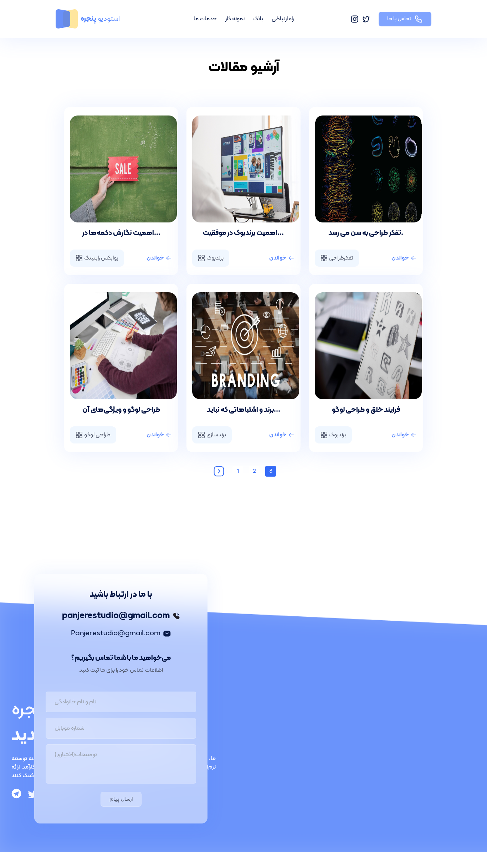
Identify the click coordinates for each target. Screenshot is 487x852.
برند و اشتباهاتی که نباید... (243, 410)
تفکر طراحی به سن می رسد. (365, 233)
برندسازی (216, 435)
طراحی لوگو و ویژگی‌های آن (121, 410)
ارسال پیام (121, 799)
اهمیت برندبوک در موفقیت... (243, 233)
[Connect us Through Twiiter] (33, 794)
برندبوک (215, 258)
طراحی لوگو (97, 435)
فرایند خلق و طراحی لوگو (366, 410)
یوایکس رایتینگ (101, 258)
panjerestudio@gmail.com (116, 616)
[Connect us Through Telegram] (16, 794)
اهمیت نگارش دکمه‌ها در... (121, 233)
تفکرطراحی (341, 258)
